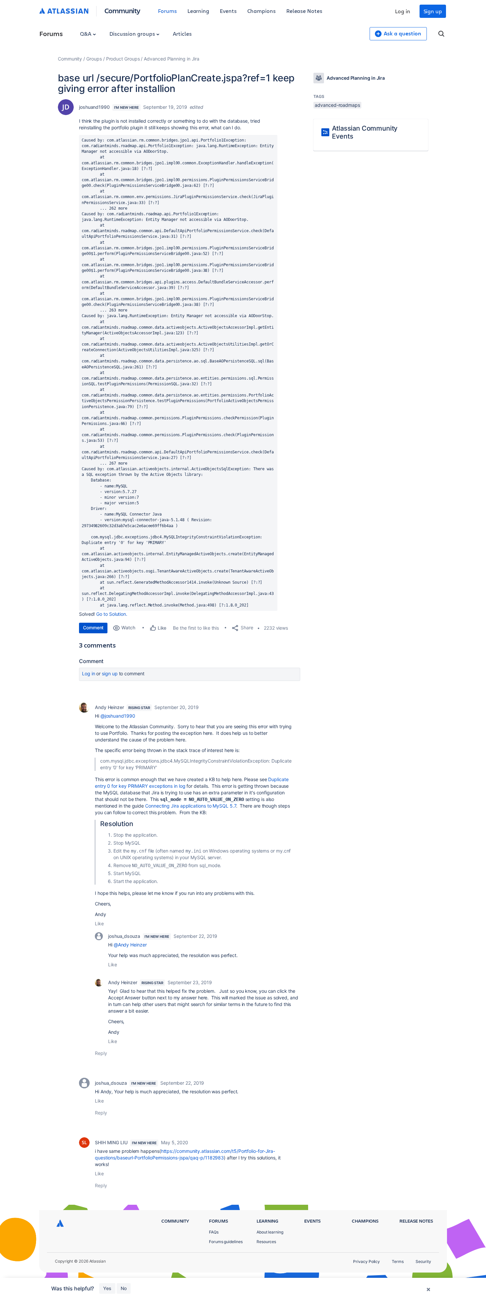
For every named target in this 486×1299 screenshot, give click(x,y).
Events (228, 10)
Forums (167, 10)
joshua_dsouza (124, 936)
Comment (93, 627)
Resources (266, 1241)
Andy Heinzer (109, 707)
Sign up (433, 11)
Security (423, 1261)
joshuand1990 (94, 107)
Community (122, 10)
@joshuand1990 (118, 716)
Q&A (86, 33)
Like (99, 923)
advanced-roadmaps (337, 105)
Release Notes (304, 10)
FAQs (214, 1232)
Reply (101, 1053)
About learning (270, 1232)
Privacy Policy (366, 1261)
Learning (198, 10)
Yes (107, 1288)
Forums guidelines (226, 1241)
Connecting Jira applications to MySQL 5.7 (190, 806)
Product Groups (123, 59)
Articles (182, 33)
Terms (398, 1261)
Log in (402, 11)
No (124, 1288)
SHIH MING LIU (111, 1142)
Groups (94, 59)
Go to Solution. (111, 614)
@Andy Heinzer (130, 944)
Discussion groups (132, 33)
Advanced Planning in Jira (171, 59)
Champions (261, 10)
